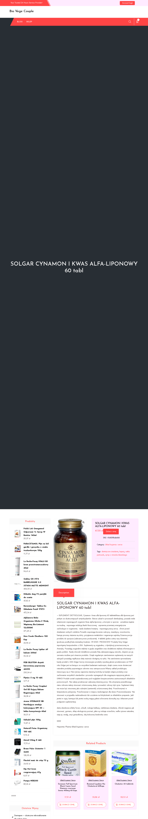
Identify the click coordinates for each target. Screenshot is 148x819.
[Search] (130, 21)
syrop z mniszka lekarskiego (116, 555)
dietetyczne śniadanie (110, 551)
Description (64, 593)
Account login (127, 3)
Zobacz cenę (111, 531)
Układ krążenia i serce (113, 544)
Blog (20, 21)
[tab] (63, 593)
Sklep (29, 21)
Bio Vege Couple (21, 11)
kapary (121, 551)
